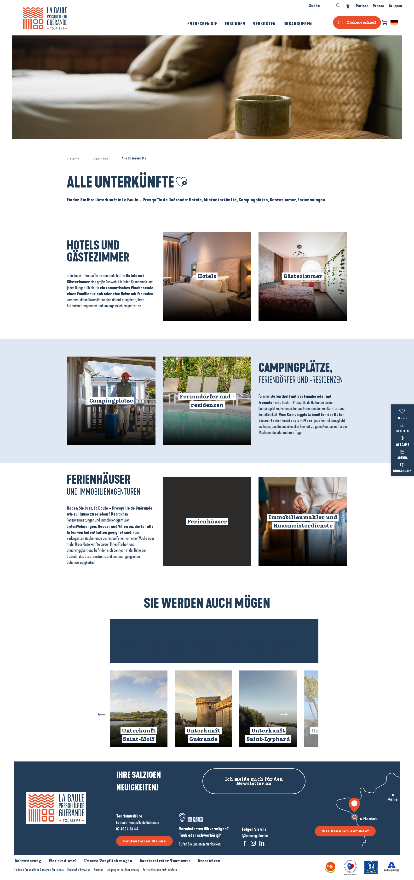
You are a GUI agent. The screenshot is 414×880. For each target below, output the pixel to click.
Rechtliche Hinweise (78, 870)
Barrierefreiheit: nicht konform (160, 870)
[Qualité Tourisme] (350, 867)
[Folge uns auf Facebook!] (245, 843)
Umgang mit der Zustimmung (123, 870)
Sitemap (98, 870)
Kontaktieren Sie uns (144, 841)
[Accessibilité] (348, 6)
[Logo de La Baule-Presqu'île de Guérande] (56, 808)
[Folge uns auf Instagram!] (253, 843)
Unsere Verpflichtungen (108, 861)
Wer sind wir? (62, 861)
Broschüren (402, 471)
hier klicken (213, 844)
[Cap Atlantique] (392, 867)
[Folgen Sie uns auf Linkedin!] (262, 843)
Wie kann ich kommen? (345, 831)
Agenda (402, 458)
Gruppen (395, 6)
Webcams (402, 445)
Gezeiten (402, 431)
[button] (394, 22)
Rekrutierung (27, 861)
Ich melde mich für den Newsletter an (254, 781)
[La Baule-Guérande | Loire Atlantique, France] (45, 18)
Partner (362, 6)
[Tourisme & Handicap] (371, 867)
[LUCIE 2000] (330, 867)
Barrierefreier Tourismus (165, 861)
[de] (394, 22)
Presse (378, 6)
